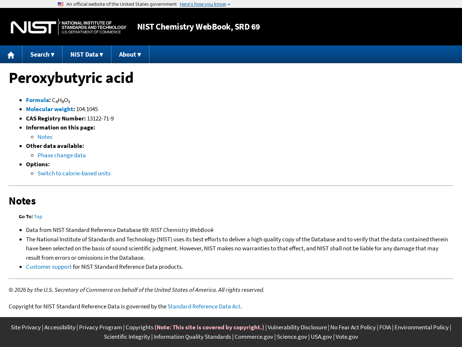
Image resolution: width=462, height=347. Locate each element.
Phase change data (62, 155)
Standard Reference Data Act (203, 306)
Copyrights (139, 327)
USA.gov (321, 337)
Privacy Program (100, 327)
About (127, 54)
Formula (37, 100)
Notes (45, 137)
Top (38, 216)
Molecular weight (49, 109)
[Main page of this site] (11, 54)
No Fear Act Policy (353, 327)
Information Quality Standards (192, 337)
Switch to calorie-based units (74, 173)
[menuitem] (11, 54)
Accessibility (59, 327)
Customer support (49, 267)
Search (39, 54)
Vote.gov (347, 337)
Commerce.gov (254, 337)
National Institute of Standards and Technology (68, 27)
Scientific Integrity (127, 337)
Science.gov (292, 337)
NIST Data (84, 54)
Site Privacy (26, 327)
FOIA (385, 327)
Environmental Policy (422, 327)
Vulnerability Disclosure (297, 327)
